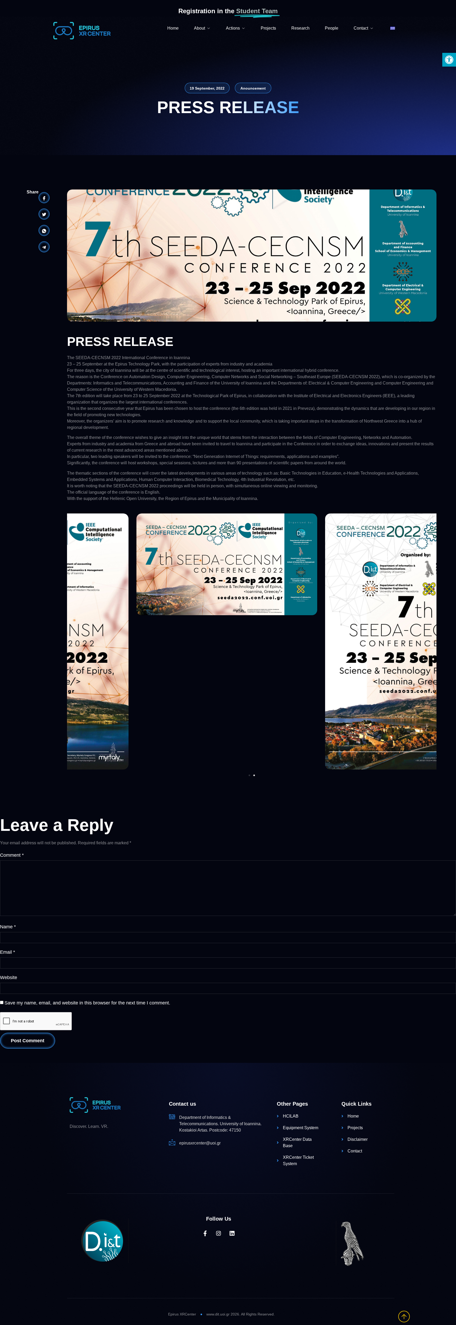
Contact (361, 28)
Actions (233, 28)
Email (7, 952)
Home (173, 28)
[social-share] (44, 197)
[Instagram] (218, 1233)
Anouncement (253, 88)
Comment (12, 855)
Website (8, 977)
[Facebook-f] (205, 1233)
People (331, 28)
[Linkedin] (232, 1233)
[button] (449, 60)
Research (300, 28)
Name (8, 926)
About (199, 28)
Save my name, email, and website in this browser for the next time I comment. (87, 1003)
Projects (268, 28)
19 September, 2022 (207, 88)
